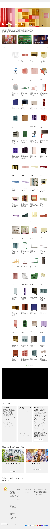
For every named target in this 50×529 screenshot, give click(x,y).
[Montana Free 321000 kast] (34, 261)
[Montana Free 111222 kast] (44, 245)
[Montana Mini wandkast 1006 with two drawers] (44, 55)
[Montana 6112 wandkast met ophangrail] (44, 291)
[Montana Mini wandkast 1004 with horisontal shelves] (16, 118)
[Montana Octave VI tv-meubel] (25, 167)
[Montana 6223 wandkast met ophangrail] (16, 308)
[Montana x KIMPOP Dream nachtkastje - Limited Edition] (44, 182)
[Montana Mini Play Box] (44, 230)
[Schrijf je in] (47, 489)
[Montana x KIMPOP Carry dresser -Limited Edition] (34, 199)
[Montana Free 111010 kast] (25, 87)
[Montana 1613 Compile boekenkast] (34, 118)
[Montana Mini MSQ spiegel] (34, 230)
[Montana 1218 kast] (34, 339)
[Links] (3, 1)
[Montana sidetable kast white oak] (16, 230)
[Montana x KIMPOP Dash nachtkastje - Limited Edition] (16, 199)
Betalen (18, 492)
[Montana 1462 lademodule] (25, 324)
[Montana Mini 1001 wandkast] (25, 71)
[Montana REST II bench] (44, 199)
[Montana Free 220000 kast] (34, 245)
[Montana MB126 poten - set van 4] (44, 134)
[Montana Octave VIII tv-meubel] (44, 167)
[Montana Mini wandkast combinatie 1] (34, 182)
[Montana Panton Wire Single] (16, 55)
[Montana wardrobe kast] (25, 230)
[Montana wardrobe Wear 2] (34, 151)
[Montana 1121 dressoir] (16, 103)
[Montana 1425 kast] (44, 308)
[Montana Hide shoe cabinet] (34, 103)
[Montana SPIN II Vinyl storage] (44, 151)
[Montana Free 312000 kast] (16, 261)
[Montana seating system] (44, 215)
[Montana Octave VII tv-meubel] (25, 182)
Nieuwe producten (28, 490)
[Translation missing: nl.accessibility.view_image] (13, 455)
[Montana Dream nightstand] (25, 103)
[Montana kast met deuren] (25, 134)
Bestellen (18, 490)
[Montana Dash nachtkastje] (34, 55)
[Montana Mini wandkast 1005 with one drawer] (16, 134)
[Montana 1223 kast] (16, 339)
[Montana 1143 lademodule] (16, 354)
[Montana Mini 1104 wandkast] (16, 245)
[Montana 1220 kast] (25, 339)
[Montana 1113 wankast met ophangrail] (25, 354)
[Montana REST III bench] (16, 215)
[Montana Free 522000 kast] (34, 87)
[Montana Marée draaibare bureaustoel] (44, 354)
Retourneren (19, 495)
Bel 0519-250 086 (5, 48)
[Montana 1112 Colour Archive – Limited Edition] (16, 151)
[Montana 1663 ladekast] (16, 291)
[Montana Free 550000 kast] (25, 245)
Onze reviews (19, 496)
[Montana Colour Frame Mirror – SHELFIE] (44, 87)
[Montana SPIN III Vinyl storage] (34, 276)
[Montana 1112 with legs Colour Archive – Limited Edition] (25, 151)
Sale (25, 498)
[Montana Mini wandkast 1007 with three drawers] (25, 118)
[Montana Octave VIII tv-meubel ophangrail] (34, 167)
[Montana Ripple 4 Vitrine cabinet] (44, 261)
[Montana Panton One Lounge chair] (44, 276)
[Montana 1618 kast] (34, 308)
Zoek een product (28, 489)
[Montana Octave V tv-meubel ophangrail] (16, 182)
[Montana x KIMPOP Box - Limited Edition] (44, 71)
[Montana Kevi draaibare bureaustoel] (16, 71)
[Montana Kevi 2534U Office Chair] (34, 134)
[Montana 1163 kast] (44, 339)
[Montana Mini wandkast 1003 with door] (34, 71)
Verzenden (19, 493)
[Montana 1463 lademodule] (16, 324)
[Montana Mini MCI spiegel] (16, 87)
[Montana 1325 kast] (34, 324)
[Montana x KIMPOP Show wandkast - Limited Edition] (25, 199)
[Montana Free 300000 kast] (25, 261)
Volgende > (31, 365)
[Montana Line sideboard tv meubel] (25, 55)
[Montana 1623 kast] (25, 308)
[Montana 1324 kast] (34, 291)
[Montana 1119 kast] (34, 354)
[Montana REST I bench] (25, 215)
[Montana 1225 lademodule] (44, 324)
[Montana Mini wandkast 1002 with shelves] (44, 118)
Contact (18, 489)
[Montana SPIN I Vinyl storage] (16, 167)
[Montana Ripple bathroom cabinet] (16, 276)
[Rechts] (47, 1)
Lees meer (13, 471)
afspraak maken (38, 439)
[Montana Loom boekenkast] (44, 103)
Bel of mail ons (36, 469)
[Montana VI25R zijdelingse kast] (25, 291)
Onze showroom (27, 496)
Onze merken (27, 492)
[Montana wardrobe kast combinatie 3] (34, 215)
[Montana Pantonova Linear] (25, 276)
